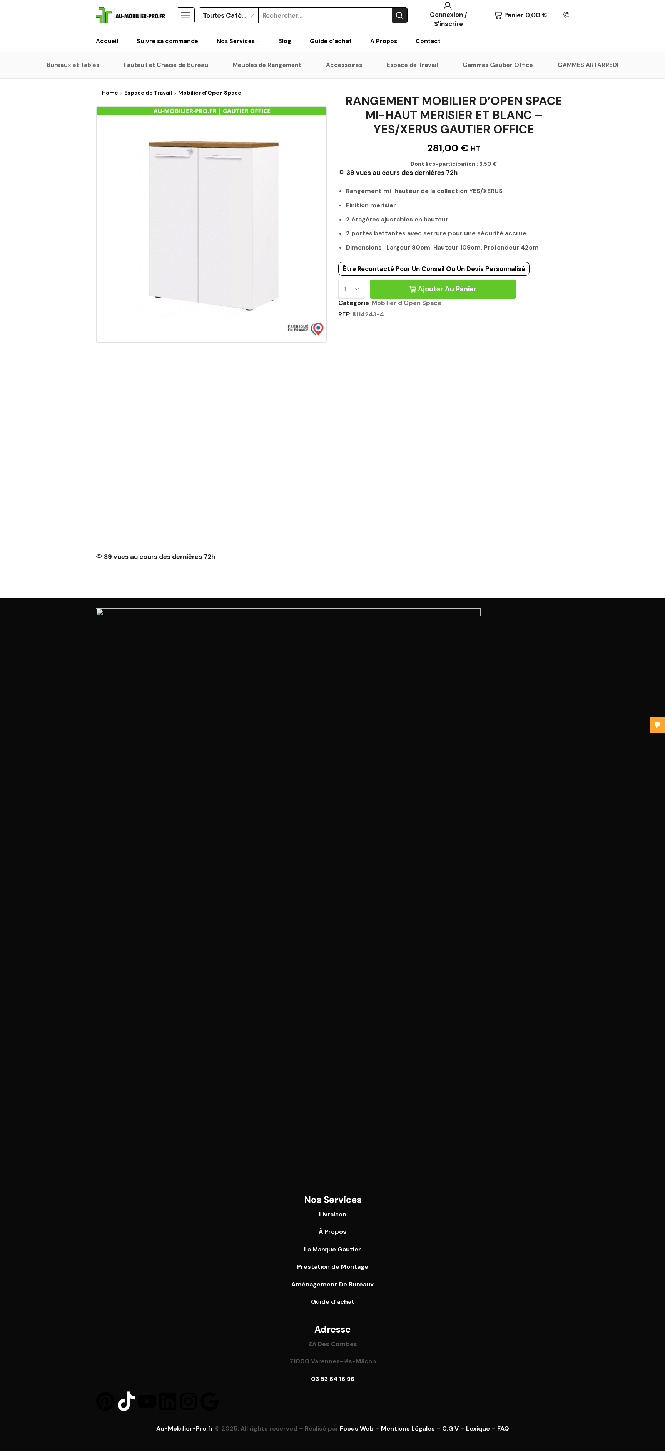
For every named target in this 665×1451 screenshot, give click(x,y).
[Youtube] (147, 1401)
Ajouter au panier (447, 289)
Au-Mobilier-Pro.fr (184, 1428)
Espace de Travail (412, 65)
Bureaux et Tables (73, 65)
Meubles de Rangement (267, 65)
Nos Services (236, 41)
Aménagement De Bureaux (332, 1284)
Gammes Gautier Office (498, 65)
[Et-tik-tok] (126, 1401)
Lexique (478, 1428)
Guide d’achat (331, 41)
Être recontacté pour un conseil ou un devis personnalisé (434, 269)
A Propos (383, 41)
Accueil (107, 41)
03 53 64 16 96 (332, 1379)
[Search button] (399, 15)
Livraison (332, 1214)
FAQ (503, 1428)
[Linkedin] (167, 1401)
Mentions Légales (408, 1428)
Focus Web (357, 1428)
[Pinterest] (105, 1401)
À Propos (332, 1232)
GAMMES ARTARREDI (588, 65)
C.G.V (450, 1428)
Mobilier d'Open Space (209, 92)
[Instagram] (188, 1401)
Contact (428, 41)
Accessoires (344, 65)
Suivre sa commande (167, 41)
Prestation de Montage (332, 1267)
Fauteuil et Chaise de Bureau (166, 65)
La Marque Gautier (332, 1249)
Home (110, 92)
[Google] (209, 1401)
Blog (284, 41)
